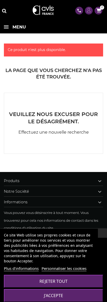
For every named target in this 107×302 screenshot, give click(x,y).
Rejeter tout (53, 281)
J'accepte (53, 295)
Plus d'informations (21, 268)
